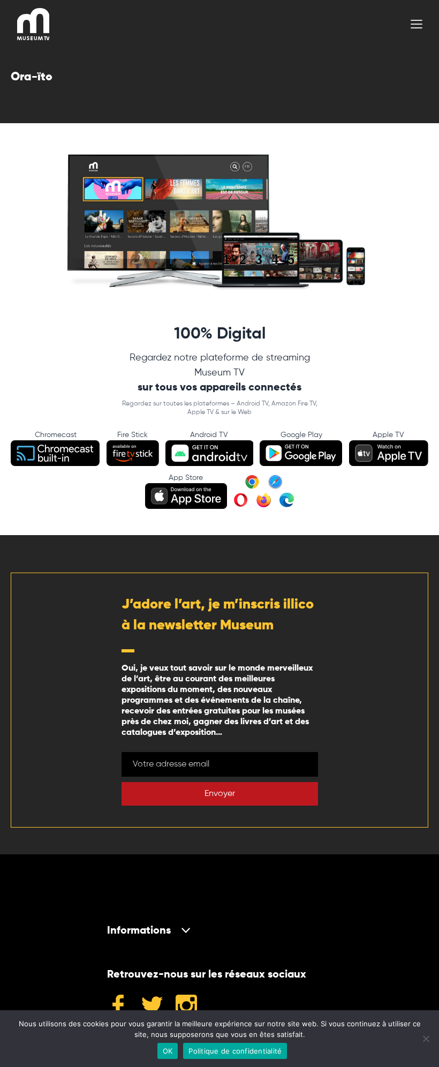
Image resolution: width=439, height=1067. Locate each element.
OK (168, 1051)
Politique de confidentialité (235, 1051)
